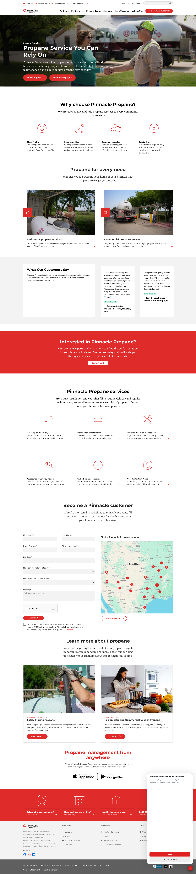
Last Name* (67, 535)
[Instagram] (29, 854)
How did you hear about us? (36, 579)
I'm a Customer (122, 11)
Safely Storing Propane (41, 720)
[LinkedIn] (33, 854)
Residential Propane (111, 717)
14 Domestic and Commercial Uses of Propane (132, 720)
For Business (77, 11)
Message (27, 590)
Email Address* (30, 546)
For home (64, 11)
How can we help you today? (36, 568)
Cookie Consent (51, 870)
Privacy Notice (71, 865)
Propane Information (34, 717)
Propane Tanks (93, 11)
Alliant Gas (137, 11)
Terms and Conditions (51, 865)
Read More (68, 630)
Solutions (107, 11)
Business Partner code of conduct (96, 865)
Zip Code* (27, 557)
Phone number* (69, 546)
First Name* (28, 535)
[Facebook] (24, 854)
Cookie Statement (31, 870)
